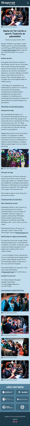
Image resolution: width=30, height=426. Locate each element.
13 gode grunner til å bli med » (11, 199)
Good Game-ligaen (9, 50)
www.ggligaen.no (22, 232)
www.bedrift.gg (8, 272)
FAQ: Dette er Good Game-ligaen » (12, 106)
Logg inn (15, 419)
